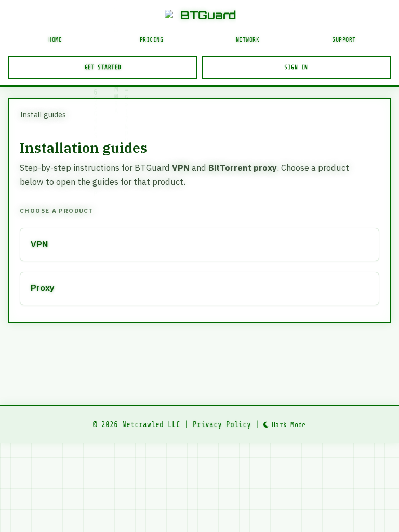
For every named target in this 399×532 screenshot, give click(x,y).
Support (344, 39)
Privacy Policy (222, 424)
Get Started (103, 67)
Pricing (152, 39)
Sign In (296, 67)
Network (248, 39)
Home (55, 39)
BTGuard (208, 15)
